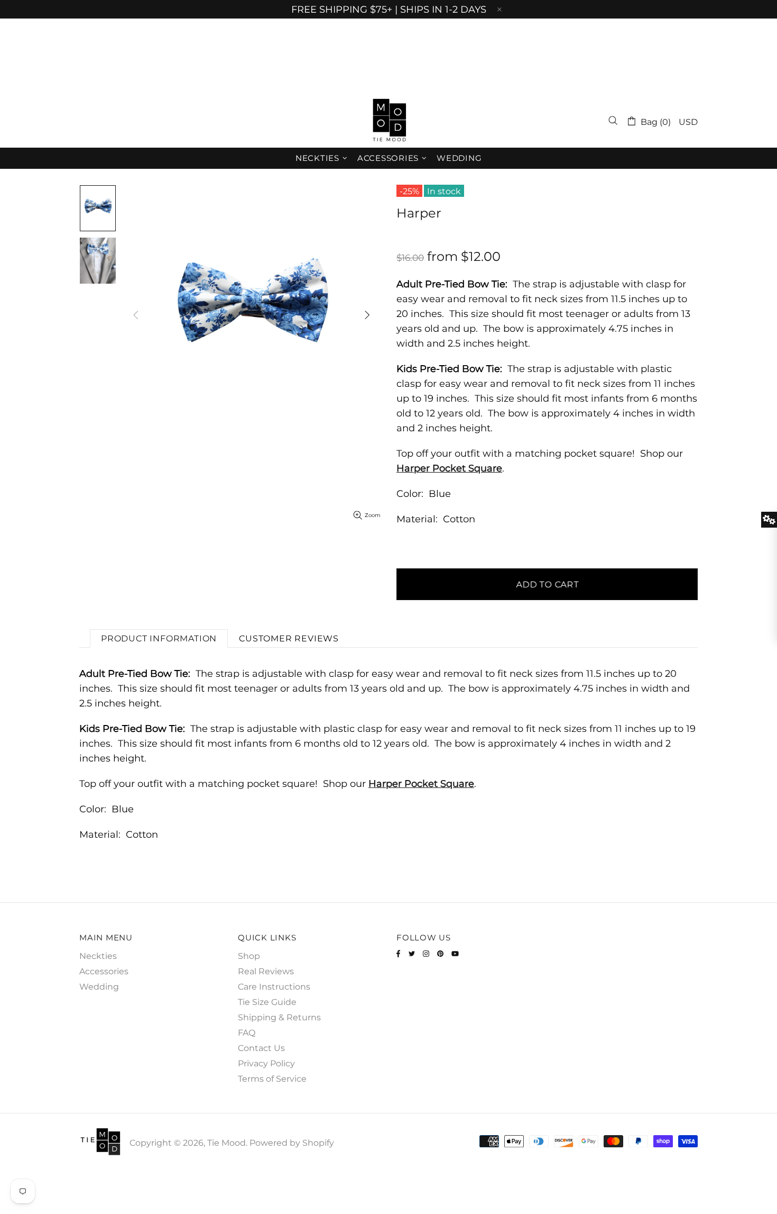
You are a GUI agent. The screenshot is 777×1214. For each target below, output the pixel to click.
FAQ (246, 1033)
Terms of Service (272, 1079)
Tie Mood (388, 120)
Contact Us (261, 1048)
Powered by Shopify (291, 1143)
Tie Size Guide (267, 1002)
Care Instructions (274, 987)
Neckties (98, 956)
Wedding (99, 987)
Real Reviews (266, 971)
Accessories (103, 971)
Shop (249, 956)
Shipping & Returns (279, 1017)
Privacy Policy (266, 1063)
